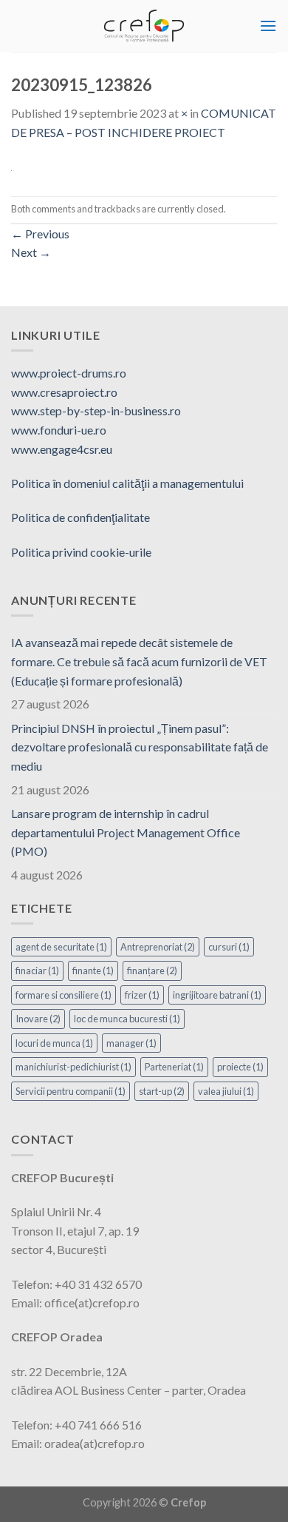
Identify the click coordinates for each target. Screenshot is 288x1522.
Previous (40, 234)
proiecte (240, 1067)
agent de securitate (61, 947)
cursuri (229, 947)
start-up (162, 1091)
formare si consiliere (64, 995)
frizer (142, 995)
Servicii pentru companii (71, 1091)
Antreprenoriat (157, 947)
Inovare (38, 1019)
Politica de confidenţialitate (80, 517)
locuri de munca (54, 1043)
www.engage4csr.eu (61, 449)
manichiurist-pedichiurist (73, 1067)
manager (131, 1043)
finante (93, 970)
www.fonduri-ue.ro (58, 430)
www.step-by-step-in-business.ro (96, 410)
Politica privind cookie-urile (81, 552)
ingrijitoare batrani (217, 995)
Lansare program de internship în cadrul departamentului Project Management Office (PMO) (125, 832)
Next (31, 252)
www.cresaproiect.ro (64, 392)
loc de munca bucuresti (127, 1019)
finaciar (37, 970)
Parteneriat (174, 1067)
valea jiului (226, 1091)
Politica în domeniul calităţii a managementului (127, 483)
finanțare (152, 970)
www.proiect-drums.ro (68, 373)
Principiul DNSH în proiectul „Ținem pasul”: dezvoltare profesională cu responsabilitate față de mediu (139, 747)
